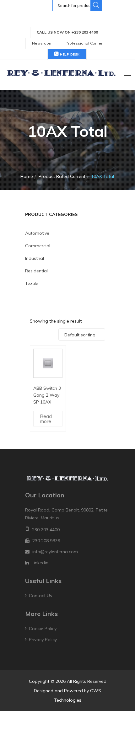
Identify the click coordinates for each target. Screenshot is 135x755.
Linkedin (40, 562)
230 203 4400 (46, 530)
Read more (46, 418)
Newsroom (42, 43)
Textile (31, 283)
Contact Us (40, 595)
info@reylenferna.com (55, 551)
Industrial (34, 258)
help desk (69, 54)
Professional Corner (84, 43)
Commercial (37, 246)
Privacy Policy (43, 639)
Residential (36, 271)
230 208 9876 (46, 540)
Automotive (37, 233)
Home (26, 176)
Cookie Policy (43, 628)
